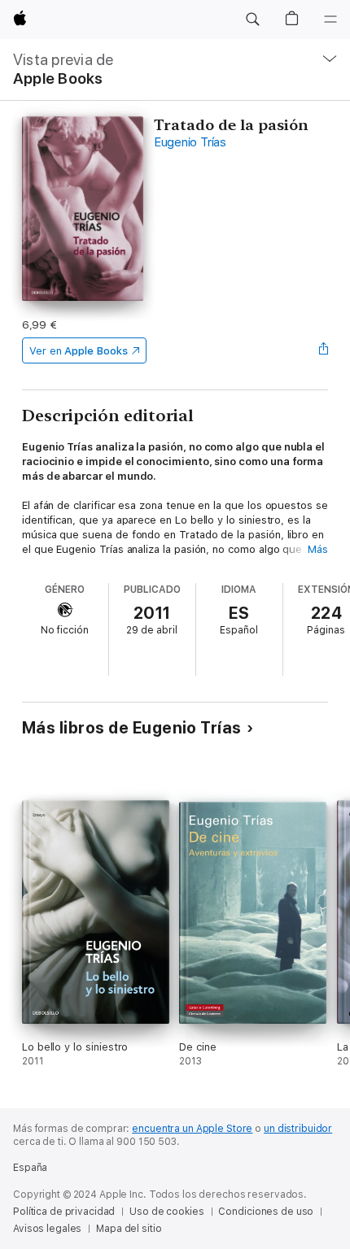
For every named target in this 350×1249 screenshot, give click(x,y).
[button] (252, 19)
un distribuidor (298, 1128)
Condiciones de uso (265, 1211)
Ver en (78, 351)
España (30, 1167)
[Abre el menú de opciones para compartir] (323, 350)
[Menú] (330, 19)
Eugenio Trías (190, 142)
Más (318, 549)
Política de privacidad (64, 1211)
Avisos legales (47, 1228)
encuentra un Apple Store (192, 1128)
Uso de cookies (166, 1211)
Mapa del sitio (128, 1228)
